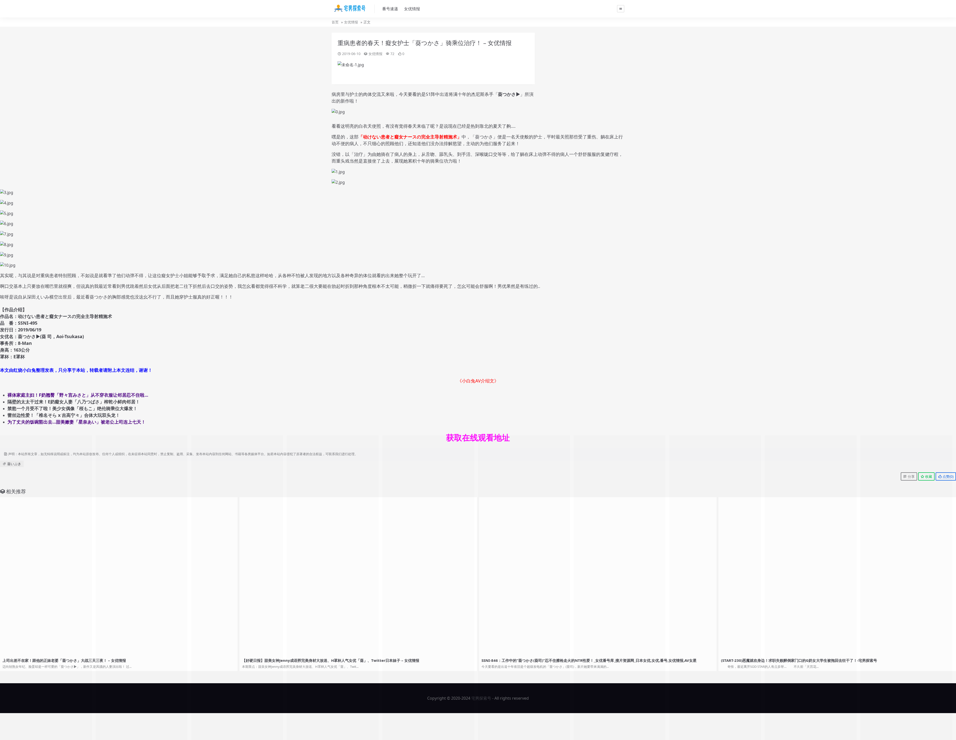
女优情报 (412, 8)
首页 (335, 22)
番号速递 (390, 8)
